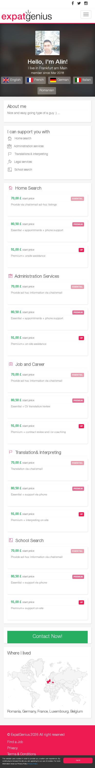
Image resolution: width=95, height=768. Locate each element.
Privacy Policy (33, 764)
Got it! (78, 760)
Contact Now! (47, 637)
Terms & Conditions (21, 754)
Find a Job (15, 742)
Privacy (12, 748)
